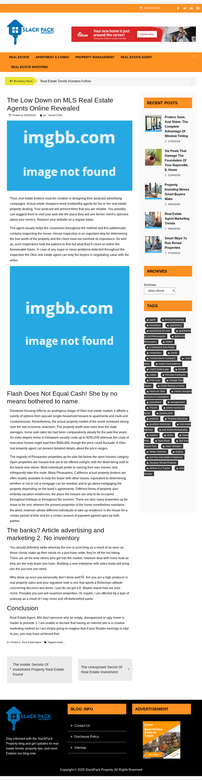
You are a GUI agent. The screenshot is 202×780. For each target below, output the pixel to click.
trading (179, 451)
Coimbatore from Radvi (162, 347)
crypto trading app (159, 369)
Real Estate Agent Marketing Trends (177, 218)
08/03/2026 (173, 228)
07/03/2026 (173, 253)
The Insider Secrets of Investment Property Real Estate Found (38, 669)
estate (59, 642)
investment (155, 402)
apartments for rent (160, 330)
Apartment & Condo (52, 57)
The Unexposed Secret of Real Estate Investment (101, 669)
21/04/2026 (173, 175)
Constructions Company (162, 358)
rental (170, 435)
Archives (150, 285)
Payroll (153, 407)
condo (174, 352)
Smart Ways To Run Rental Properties (176, 243)
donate (182, 369)
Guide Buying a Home (172, 385)
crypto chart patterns (169, 363)
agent (153, 319)
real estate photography (174, 429)
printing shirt (166, 413)
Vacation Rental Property (163, 462)
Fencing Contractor (175, 374)
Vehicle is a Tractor (160, 468)
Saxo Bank (164, 440)
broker (169, 341)
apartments (176, 325)
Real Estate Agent (136, 57)
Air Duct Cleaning (174, 319)
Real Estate (19, 57)
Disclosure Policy (86, 736)
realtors (154, 435)
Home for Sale (157, 391)
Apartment (155, 325)
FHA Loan (155, 380)
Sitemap (80, 747)
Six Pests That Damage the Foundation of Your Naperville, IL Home (176, 160)
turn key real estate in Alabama (166, 457)
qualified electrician (160, 424)
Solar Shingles (173, 446)
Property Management (94, 57)
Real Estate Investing (29, 67)
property (154, 418)
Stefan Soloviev (158, 451)
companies (155, 352)
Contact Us (82, 725)
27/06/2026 (173, 141)
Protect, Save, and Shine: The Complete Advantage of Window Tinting (176, 126)
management (177, 402)
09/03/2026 (173, 204)
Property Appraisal (177, 418)
